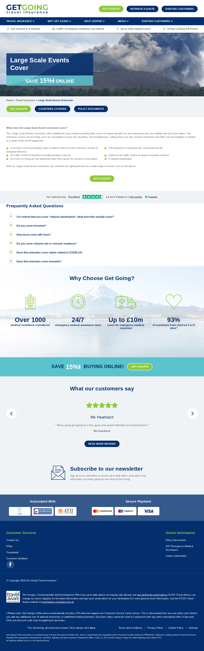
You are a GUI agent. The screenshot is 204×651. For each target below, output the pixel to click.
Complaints (12, 552)
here (92, 627)
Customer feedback (17, 558)
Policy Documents (176, 540)
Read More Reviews (102, 443)
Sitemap (193, 627)
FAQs (9, 546)
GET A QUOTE (18, 108)
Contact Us (12, 540)
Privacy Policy (155, 627)
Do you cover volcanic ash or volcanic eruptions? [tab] (47, 243)
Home (9, 100)
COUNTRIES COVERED (52, 108)
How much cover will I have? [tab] (34, 234)
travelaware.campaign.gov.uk (58, 602)
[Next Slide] (192, 413)
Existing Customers (179, 8)
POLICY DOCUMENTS (91, 108)
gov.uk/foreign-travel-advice (152, 594)
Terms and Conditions (130, 627)
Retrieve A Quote (142, 8)
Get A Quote (111, 8)
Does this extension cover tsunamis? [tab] (39, 261)
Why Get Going (58, 21)
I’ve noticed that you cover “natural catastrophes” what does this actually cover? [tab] (65, 216)
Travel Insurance (19, 21)
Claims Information (176, 556)
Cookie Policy (176, 627)
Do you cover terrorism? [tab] (31, 225)
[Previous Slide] (11, 413)
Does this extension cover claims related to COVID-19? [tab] (50, 252)
